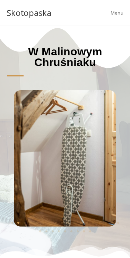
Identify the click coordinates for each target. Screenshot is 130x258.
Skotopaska (29, 12)
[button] (12, 223)
